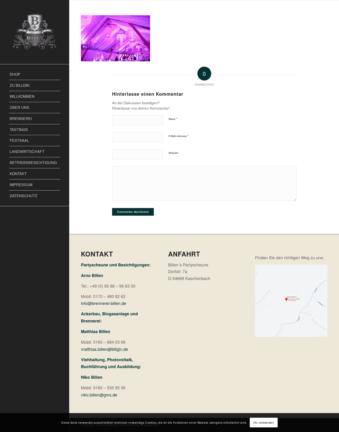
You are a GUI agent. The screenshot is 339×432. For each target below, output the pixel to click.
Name (173, 118)
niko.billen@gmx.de (99, 395)
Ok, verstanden (263, 422)
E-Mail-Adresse (179, 136)
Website (173, 153)
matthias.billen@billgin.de (104, 349)
